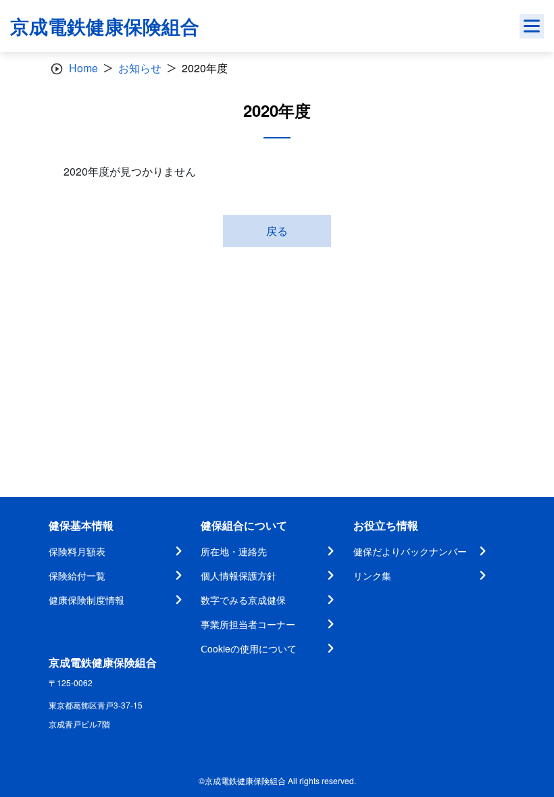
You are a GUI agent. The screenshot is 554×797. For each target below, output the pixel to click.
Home (83, 68)
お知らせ (139, 68)
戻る (277, 230)
